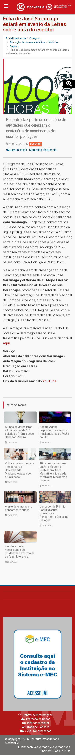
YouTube (49, 381)
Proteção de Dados (38, 719)
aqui (6, 343)
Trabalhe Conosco (38, 727)
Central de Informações (38, 715)
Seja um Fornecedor (38, 731)
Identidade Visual (38, 723)
